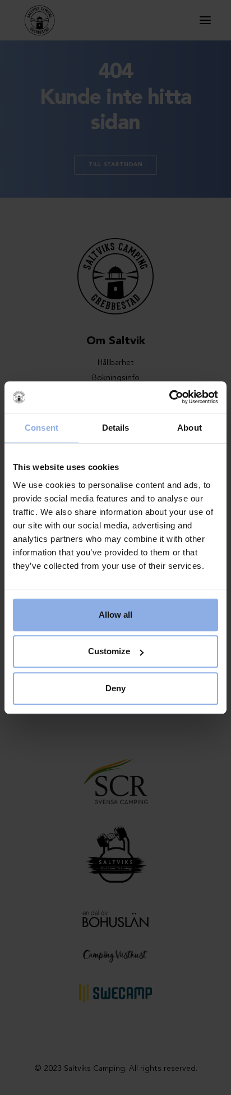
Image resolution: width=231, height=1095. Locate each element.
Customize (109, 651)
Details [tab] (116, 427)
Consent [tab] (41, 427)
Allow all (115, 614)
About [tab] (189, 427)
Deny (115, 688)
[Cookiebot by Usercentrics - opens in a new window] (169, 397)
